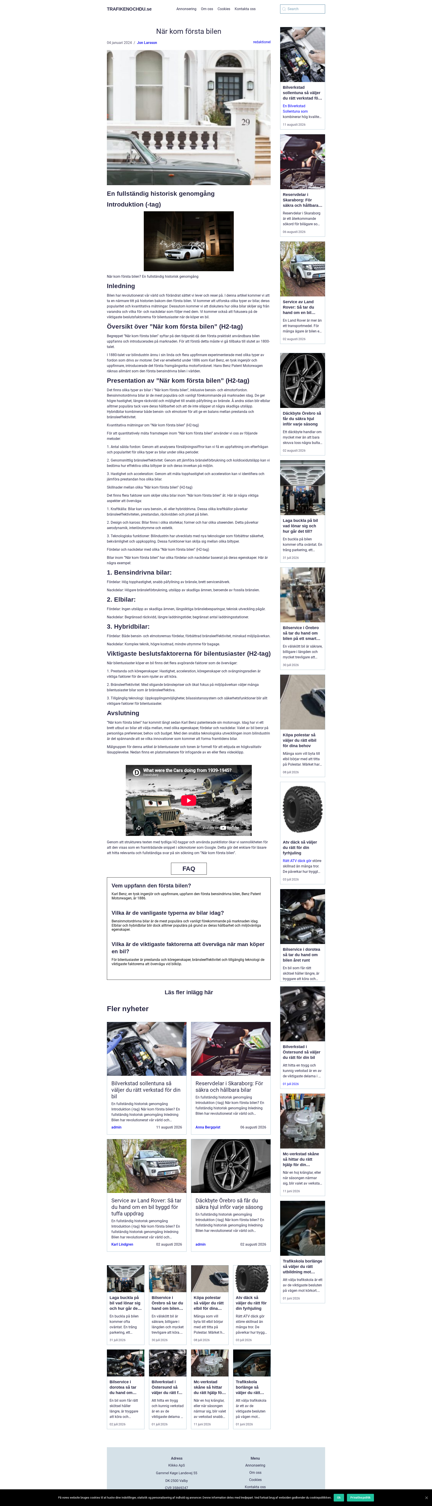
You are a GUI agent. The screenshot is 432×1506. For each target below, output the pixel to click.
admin (116, 1127)
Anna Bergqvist (208, 1127)
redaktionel (262, 42)
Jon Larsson (147, 43)
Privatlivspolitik (360, 1497)
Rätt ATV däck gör (297, 861)
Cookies (224, 9)
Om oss (207, 9)
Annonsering (186, 9)
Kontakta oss (245, 9)
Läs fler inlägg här (189, 992)
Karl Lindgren (122, 1244)
